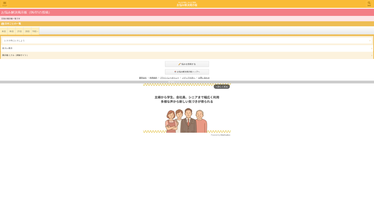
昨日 (12, 31)
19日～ (35, 31)
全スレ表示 (7, 48)
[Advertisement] (251, 51)
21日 (19, 31)
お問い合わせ (204, 78)
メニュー (4, 5)
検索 (369, 5)
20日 (27, 31)
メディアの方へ (188, 78)
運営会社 (143, 78)
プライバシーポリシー (169, 78)
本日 (4, 31)
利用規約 (153, 78)
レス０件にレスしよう (14, 40)
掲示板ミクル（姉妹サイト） (15, 55)
